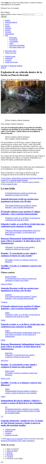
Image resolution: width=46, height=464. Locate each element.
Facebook (4, 66)
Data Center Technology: (26, 441)
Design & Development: (9, 441)
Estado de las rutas (11, 62)
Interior (7, 26)
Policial (3, 68)
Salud (11, 43)
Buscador (10, 455)
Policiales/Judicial (11, 22)
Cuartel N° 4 (5, 180)
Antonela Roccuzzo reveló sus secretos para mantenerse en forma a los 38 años (20, 200)
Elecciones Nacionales (17, 45)
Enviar (31, 79)
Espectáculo (13, 39)
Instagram (13, 66)
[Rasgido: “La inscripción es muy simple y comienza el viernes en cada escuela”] (23, 249)
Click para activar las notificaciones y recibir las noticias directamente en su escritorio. (21, 3)
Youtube (19, 66)
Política (7, 20)
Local (7, 24)
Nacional (8, 32)
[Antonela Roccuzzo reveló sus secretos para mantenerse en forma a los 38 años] (23, 195)
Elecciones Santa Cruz (17, 47)
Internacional (9, 34)
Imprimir (36, 79)
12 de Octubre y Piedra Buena (11, 178)
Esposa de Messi (10, 277)
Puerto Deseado (37, 178)
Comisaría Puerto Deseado (19, 180)
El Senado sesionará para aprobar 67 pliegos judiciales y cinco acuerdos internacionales (20, 212)
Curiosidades (13, 41)
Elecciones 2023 (10, 51)
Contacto (8, 60)
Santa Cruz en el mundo (14, 439)
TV (6, 407)
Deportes (8, 28)
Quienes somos (10, 56)
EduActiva (8, 353)
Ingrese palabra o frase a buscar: (11, 14)
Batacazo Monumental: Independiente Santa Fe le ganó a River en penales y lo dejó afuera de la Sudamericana (23, 240)
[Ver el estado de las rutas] (9, 184)
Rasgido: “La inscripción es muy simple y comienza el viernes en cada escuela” (19, 254)
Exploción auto (27, 178)
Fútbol (7, 313)
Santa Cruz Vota (10, 53)
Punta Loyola (9, 371)
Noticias (9, 453)
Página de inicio (12, 451)
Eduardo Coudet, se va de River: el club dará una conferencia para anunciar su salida (23, 225)
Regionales (13, 38)
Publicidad (8, 58)
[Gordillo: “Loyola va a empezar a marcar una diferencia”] (23, 262)
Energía (7, 30)
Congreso (8, 294)
